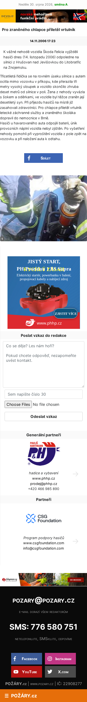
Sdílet (46, 158)
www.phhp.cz (43, 478)
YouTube (29, 671)
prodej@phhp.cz (43, 484)
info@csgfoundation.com (43, 548)
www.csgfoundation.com (43, 543)
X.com (63, 671)
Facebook (29, 658)
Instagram (63, 658)
